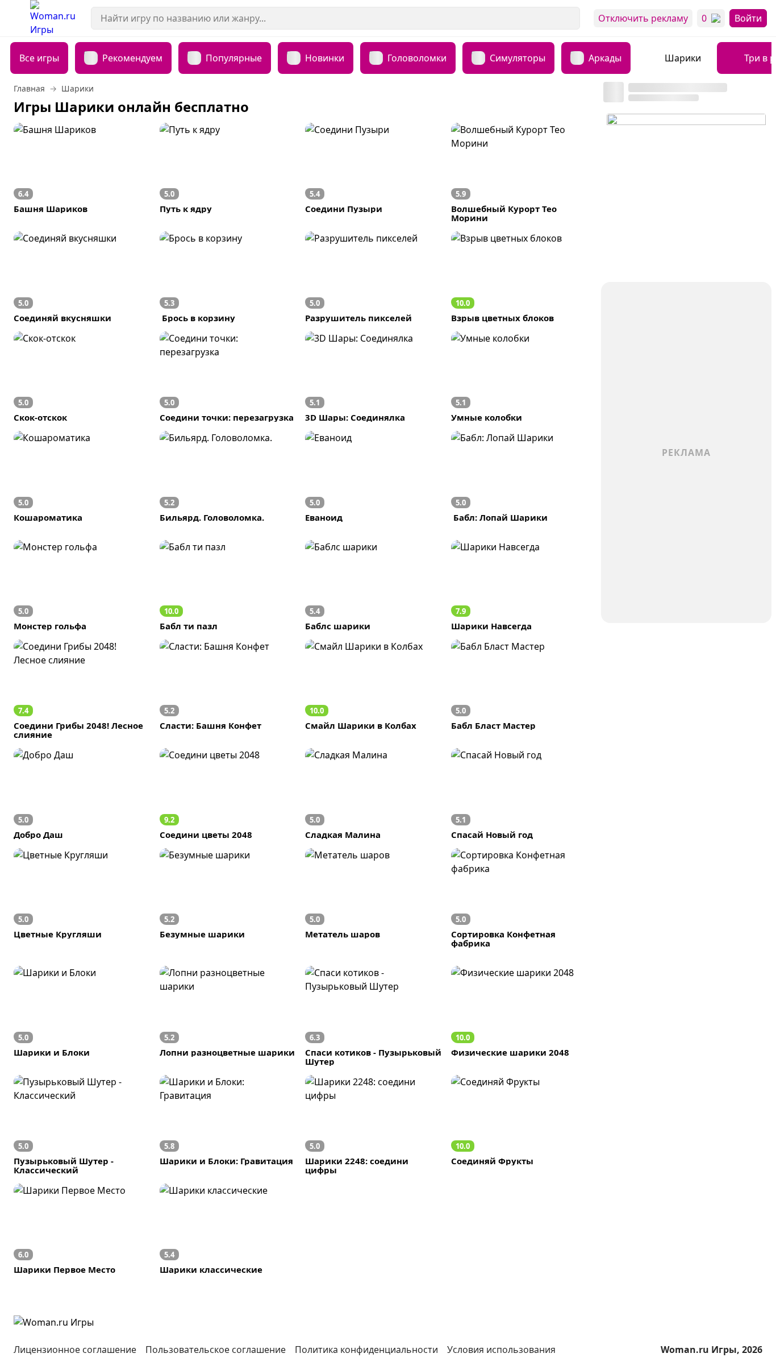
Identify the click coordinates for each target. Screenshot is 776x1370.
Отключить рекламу (643, 18)
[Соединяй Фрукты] (519, 1124)
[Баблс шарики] (373, 585)
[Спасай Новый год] (519, 793)
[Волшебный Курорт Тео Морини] (519, 172)
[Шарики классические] (228, 1229)
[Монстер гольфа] (82, 585)
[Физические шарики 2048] (519, 1015)
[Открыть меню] (15, 18)
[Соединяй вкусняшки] (82, 276)
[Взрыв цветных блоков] (519, 276)
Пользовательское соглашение (215, 1349)
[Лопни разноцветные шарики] (228, 1015)
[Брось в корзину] (228, 276)
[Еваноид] (373, 476)
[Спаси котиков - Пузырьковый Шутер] (373, 1015)
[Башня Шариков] (82, 172)
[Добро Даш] (82, 793)
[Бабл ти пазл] (228, 585)
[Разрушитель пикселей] (373, 276)
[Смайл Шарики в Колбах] (373, 689)
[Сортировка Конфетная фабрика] (519, 898)
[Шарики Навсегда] (519, 585)
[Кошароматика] (82, 476)
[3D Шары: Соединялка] (373, 376)
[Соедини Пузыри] (373, 172)
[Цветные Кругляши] (82, 898)
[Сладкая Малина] (373, 793)
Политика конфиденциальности (366, 1349)
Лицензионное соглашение (75, 1349)
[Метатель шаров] (373, 898)
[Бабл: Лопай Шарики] (519, 476)
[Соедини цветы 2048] (228, 793)
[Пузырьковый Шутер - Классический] (82, 1124)
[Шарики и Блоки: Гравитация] (228, 1124)
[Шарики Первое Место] (82, 1229)
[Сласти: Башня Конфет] (228, 689)
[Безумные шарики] (228, 898)
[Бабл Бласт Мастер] (519, 689)
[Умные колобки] (519, 376)
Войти (748, 18)
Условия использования (501, 1349)
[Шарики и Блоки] (82, 1015)
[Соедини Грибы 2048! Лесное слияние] (82, 689)
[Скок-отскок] (82, 376)
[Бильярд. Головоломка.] (228, 476)
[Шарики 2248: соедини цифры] (373, 1124)
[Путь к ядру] (228, 172)
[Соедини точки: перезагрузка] (228, 376)
